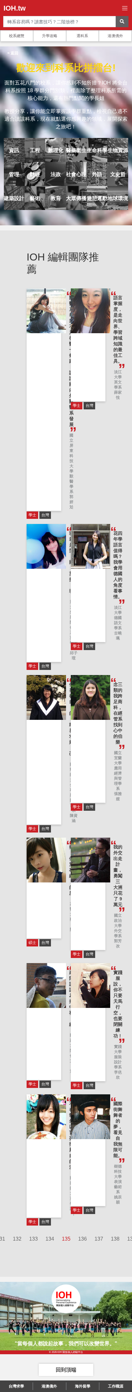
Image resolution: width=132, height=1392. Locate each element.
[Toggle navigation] (124, 8)
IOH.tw (15, 8)
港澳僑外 (115, 36)
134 (49, 1239)
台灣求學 (16, 1386)
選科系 (82, 36)
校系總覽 (16, 36)
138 (115, 1239)
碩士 (32, 942)
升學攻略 (49, 36)
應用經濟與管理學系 (118, 778)
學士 (32, 515)
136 (82, 1239)
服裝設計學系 (118, 1062)
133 (33, 1239)
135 (66, 1239)
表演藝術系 (118, 1186)
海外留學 (82, 1386)
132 (17, 1239)
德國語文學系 (118, 623)
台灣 (45, 515)
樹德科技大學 (118, 1171)
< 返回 (12, 53)
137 (99, 1239)
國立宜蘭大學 (118, 758)
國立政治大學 (118, 920)
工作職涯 (115, 1386)
